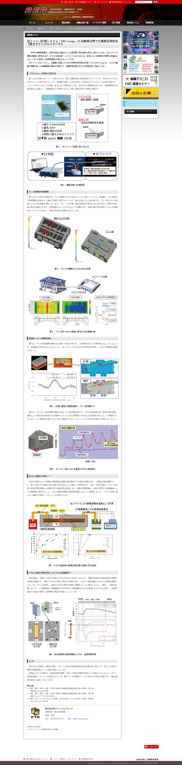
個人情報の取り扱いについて (37, 759)
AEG (55, 12)
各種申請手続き (87, 759)
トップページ (30, 28)
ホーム (32, 23)
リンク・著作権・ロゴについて (65, 759)
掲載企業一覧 (83, 23)
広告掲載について (85, 2)
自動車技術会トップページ (122, 2)
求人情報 (116, 23)
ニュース (49, 23)
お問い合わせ (69, 2)
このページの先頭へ (151, 746)
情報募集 (150, 23)
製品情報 (66, 23)
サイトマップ (102, 2)
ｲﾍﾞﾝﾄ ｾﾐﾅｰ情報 (99, 23)
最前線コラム (133, 23)
